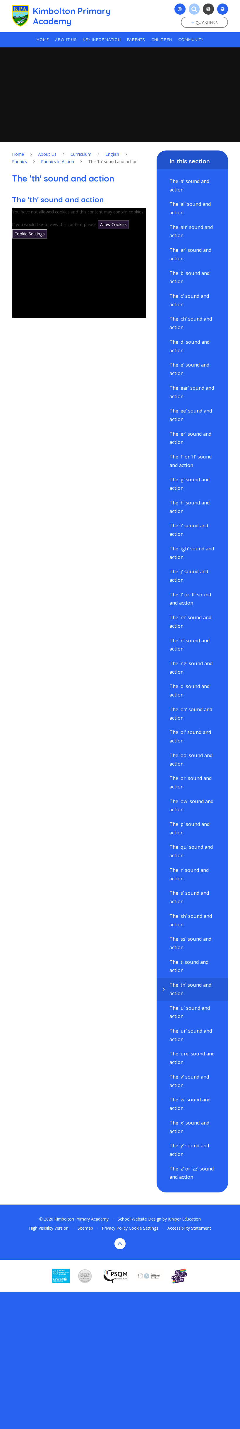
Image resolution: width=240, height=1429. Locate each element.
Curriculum (81, 154)
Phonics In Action (57, 161)
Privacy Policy (115, 1228)
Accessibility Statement (189, 1228)
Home (18, 154)
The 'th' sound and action (113, 161)
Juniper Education (184, 1219)
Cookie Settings (29, 234)
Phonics (19, 161)
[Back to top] (120, 1243)
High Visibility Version (48, 1228)
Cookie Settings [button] (143, 1228)
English (112, 154)
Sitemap (85, 1228)
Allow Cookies (113, 224)
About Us (47, 154)
